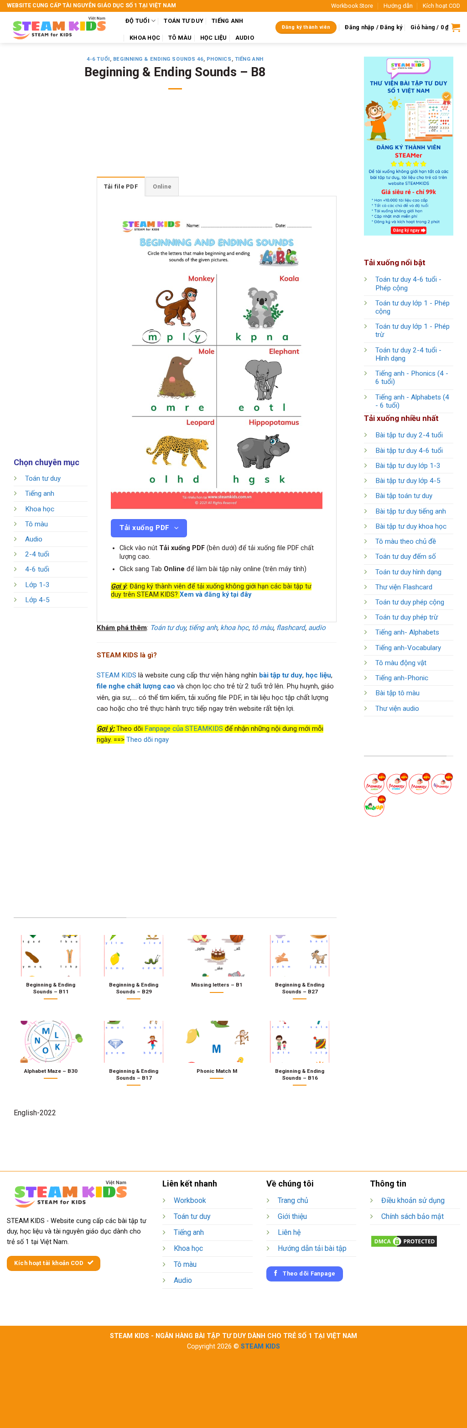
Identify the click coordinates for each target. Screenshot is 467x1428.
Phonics (219, 59)
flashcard (290, 628)
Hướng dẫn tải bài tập (312, 1248)
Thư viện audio (397, 708)
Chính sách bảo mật (412, 1216)
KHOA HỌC (145, 37)
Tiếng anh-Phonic (401, 678)
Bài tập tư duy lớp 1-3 (408, 466)
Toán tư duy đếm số (405, 556)
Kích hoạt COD (441, 5)
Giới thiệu (292, 1216)
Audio (33, 539)
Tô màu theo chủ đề (405, 541)
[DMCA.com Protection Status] (404, 1240)
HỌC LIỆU (213, 37)
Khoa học (39, 509)
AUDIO (244, 37)
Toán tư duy (43, 478)
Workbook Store (352, 5)
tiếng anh (203, 628)
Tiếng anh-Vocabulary (408, 648)
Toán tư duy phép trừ (406, 617)
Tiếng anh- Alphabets (407, 632)
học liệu (318, 675)
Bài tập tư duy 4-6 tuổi (409, 450)
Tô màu (36, 524)
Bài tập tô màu (397, 693)
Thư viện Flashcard (403, 587)
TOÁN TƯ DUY (183, 20)
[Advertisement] (180, 139)
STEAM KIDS (116, 675)
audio (317, 628)
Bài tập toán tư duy (403, 496)
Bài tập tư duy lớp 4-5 (408, 481)
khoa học (234, 628)
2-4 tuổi (37, 555)
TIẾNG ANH (227, 20)
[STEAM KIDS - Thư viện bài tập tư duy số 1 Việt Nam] (59, 27)
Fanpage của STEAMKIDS (184, 728)
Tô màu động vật (400, 663)
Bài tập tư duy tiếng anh (410, 511)
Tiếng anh (249, 59)
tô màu (262, 628)
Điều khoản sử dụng (413, 1200)
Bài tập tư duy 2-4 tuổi (409, 435)
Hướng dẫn (398, 5)
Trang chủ (293, 1200)
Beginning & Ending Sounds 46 (158, 59)
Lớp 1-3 (37, 585)
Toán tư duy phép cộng (409, 602)
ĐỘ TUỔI (137, 20)
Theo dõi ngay (147, 739)
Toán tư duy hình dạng (408, 572)
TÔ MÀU (180, 37)
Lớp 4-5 (37, 600)
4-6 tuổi (98, 59)
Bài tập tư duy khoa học (410, 526)
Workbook (190, 1200)
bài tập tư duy (280, 675)
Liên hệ (289, 1232)
